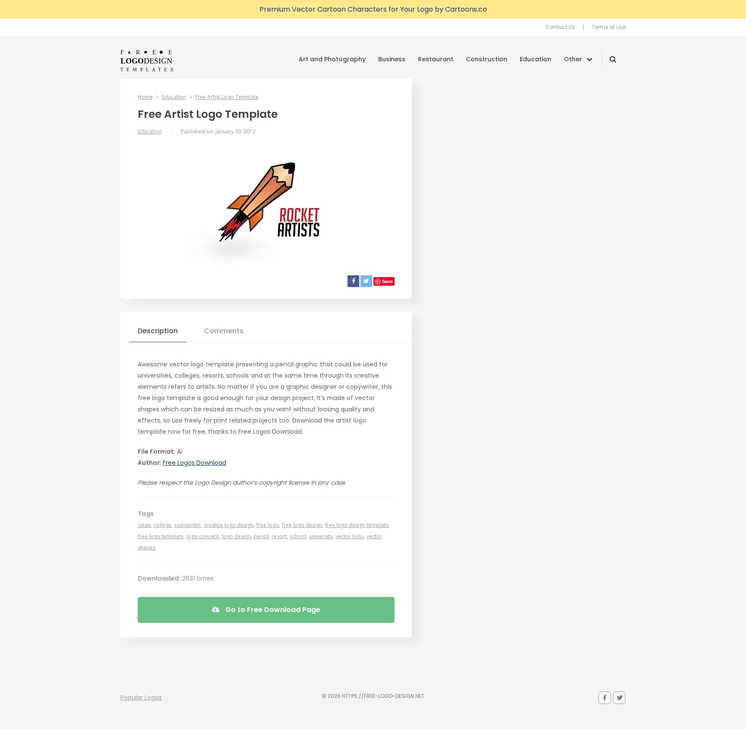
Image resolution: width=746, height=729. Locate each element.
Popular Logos (141, 697)
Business (391, 59)
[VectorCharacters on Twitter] (619, 697)
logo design (236, 536)
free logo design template (357, 525)
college (162, 525)
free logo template (160, 536)
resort (279, 536)
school (298, 536)
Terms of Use (609, 27)
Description (158, 331)
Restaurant (435, 59)
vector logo (349, 536)
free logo (267, 525)
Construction (486, 59)
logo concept (202, 536)
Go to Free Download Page (272, 610)
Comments (223, 331)
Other (573, 59)
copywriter (187, 525)
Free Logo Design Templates (147, 60)
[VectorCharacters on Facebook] (604, 697)
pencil (261, 536)
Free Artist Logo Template (227, 97)
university (320, 536)
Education (535, 59)
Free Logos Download (194, 462)
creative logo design (228, 525)
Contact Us (560, 27)
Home (145, 97)
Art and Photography (332, 59)
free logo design (302, 525)
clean (144, 525)
